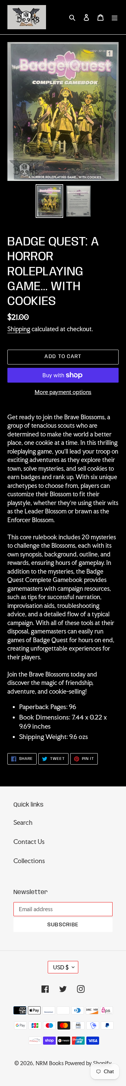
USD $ (61, 967)
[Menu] (115, 17)
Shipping (18, 329)
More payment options (63, 391)
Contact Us (29, 842)
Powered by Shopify (88, 1063)
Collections (29, 861)
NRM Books (50, 1063)
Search (23, 822)
